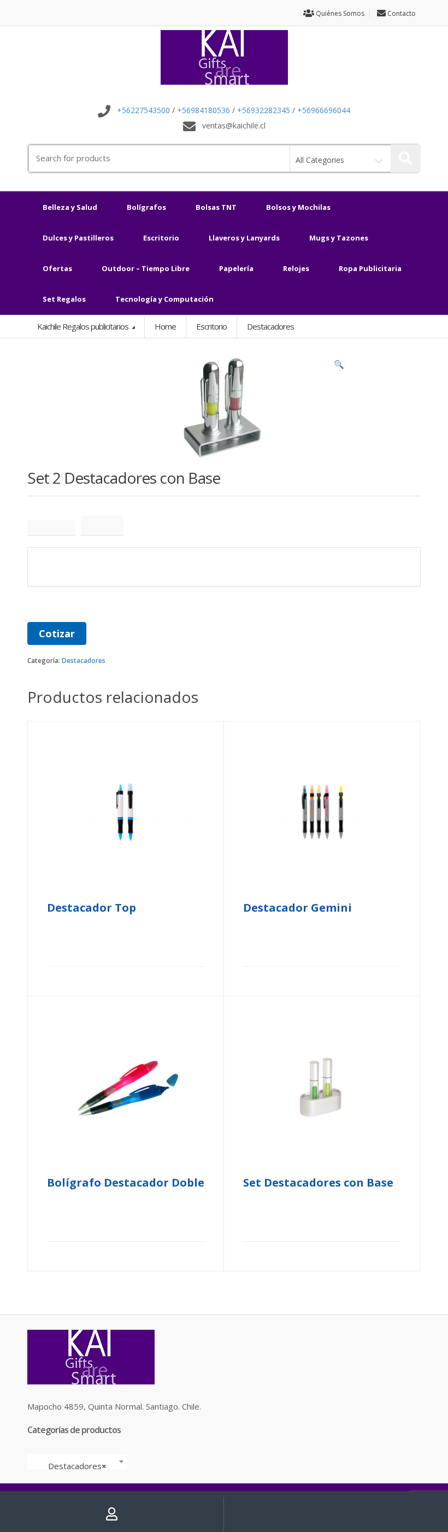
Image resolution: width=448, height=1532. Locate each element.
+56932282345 (263, 110)
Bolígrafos (146, 207)
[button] (339, 367)
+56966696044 (323, 110)
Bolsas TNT (216, 207)
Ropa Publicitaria (370, 268)
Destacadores (83, 660)
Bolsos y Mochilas (298, 207)
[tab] (51, 528)
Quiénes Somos (339, 13)
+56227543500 (143, 110)
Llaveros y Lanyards (244, 238)
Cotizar (57, 633)
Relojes (296, 268)
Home (165, 326)
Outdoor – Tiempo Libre (146, 268)
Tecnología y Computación (164, 299)
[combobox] (77, 1461)
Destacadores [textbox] (74, 1465)
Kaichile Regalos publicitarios (83, 326)
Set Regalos (64, 299)
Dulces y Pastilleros (78, 238)
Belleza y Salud (70, 207)
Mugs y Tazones (338, 238)
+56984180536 (203, 110)
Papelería (236, 268)
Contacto (401, 13)
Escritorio (161, 238)
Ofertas (57, 268)
